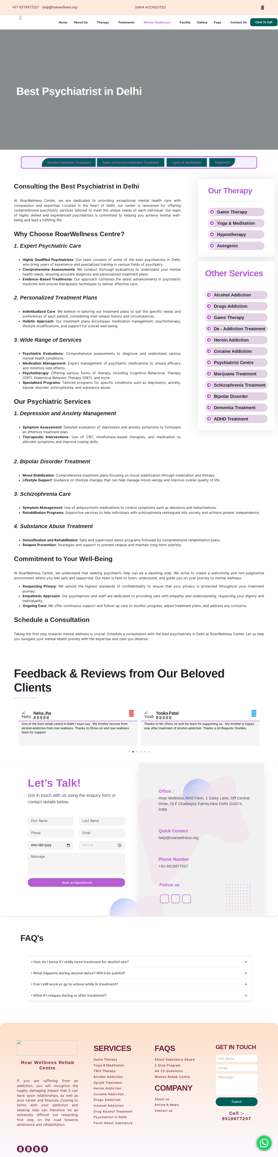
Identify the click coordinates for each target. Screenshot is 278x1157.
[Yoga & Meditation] (212, 223)
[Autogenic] (212, 246)
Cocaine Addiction (233, 351)
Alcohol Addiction (232, 295)
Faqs (217, 22)
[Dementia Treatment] (209, 407)
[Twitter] (236, 7)
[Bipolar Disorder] (209, 396)
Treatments (126, 22)
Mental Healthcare (157, 22)
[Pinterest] (262, 7)
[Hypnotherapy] (212, 234)
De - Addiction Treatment (239, 328)
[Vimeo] (186, 899)
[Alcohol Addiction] (209, 295)
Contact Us (238, 22)
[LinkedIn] (245, 7)
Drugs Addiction (230, 306)
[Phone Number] (153, 855)
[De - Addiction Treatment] (209, 329)
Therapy (103, 22)
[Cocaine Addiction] (209, 351)
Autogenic (227, 245)
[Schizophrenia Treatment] (209, 385)
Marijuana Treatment (235, 373)
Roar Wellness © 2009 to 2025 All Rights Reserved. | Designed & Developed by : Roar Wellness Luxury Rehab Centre (171, 1149)
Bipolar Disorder (231, 396)
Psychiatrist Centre (234, 362)
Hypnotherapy (231, 234)
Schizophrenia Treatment (240, 385)
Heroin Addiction (231, 340)
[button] (18, 726)
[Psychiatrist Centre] (209, 362)
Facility (185, 22)
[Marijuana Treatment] (209, 374)
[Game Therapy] (212, 212)
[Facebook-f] (20, 1149)
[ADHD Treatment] (209, 419)
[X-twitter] (36, 1149)
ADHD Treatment (231, 419)
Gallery (202, 22)
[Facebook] (227, 7)
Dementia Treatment (235, 407)
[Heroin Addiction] (209, 340)
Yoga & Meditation (236, 223)
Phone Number (174, 859)
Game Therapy (232, 212)
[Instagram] (253, 7)
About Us (81, 22)
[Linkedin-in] (44, 1149)
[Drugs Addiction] (209, 306)
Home (63, 22)
